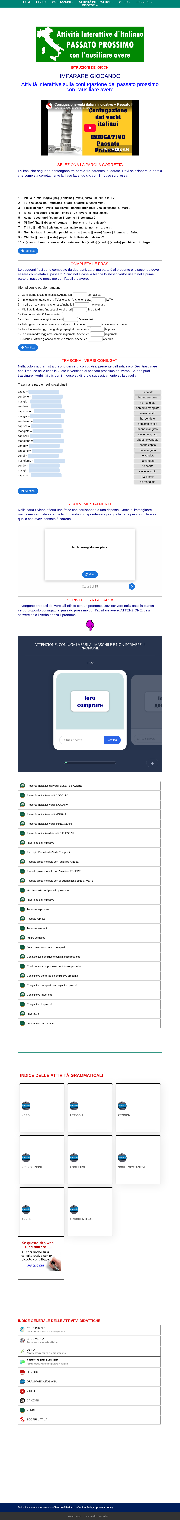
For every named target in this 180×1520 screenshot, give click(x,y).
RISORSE (88, 5)
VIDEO (123, 2)
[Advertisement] (90, 1476)
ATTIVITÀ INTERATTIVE (95, 2)
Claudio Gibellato (64, 1507)
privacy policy (104, 1507)
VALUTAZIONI (61, 2)
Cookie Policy (85, 1507)
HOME (27, 2)
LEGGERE (143, 2)
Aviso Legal (74, 1516)
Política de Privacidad (96, 1516)
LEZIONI (41, 2)
